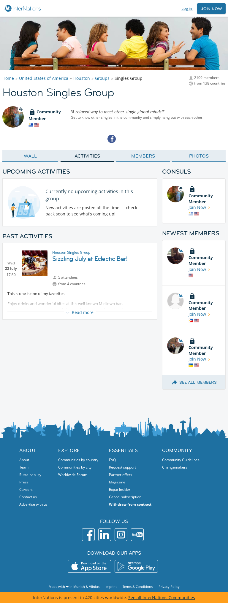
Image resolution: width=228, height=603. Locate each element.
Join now (211, 8)
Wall (30, 156)
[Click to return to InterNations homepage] (23, 8)
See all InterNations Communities (161, 597)
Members (143, 156)
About (24, 459)
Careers (26, 489)
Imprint (111, 586)
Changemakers (174, 467)
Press (23, 482)
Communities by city (74, 467)
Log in (187, 8)
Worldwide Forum (72, 474)
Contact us (28, 496)
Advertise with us (33, 504)
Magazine (117, 482)
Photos (198, 156)
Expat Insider (119, 489)
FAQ (112, 459)
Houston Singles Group (71, 252)
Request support (122, 467)
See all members (198, 382)
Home (8, 78)
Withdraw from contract (130, 504)
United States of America (43, 78)
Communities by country (78, 459)
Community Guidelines (181, 459)
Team (23, 467)
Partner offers (120, 474)
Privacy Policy (169, 586)
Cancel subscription (125, 496)
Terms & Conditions (138, 586)
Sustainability (30, 474)
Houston (81, 78)
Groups (102, 78)
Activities (87, 156)
